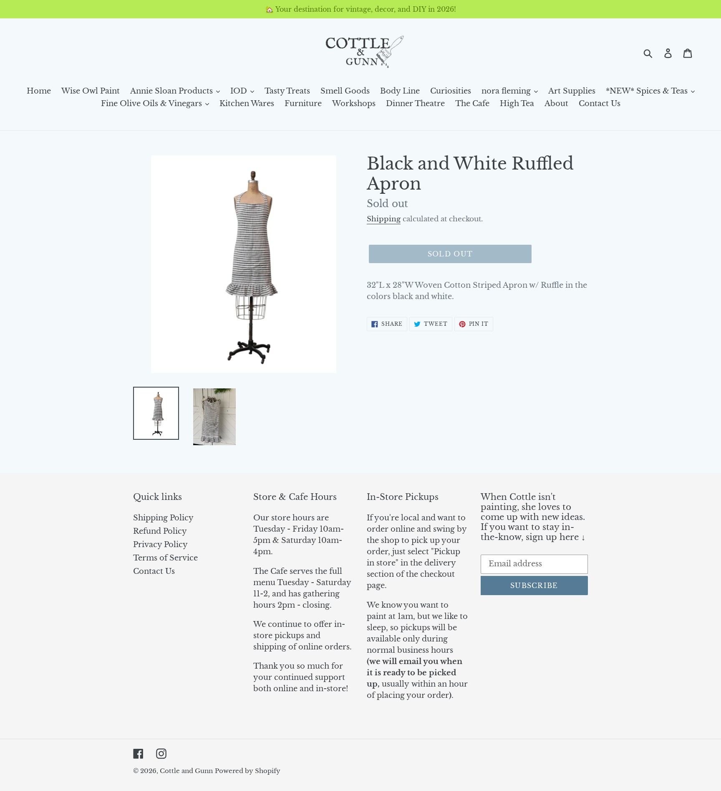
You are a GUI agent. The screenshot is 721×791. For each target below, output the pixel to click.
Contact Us (154, 571)
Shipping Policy (163, 517)
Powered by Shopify (247, 771)
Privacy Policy (160, 544)
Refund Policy (160, 531)
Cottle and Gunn (186, 771)
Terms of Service (165, 558)
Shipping (384, 219)
